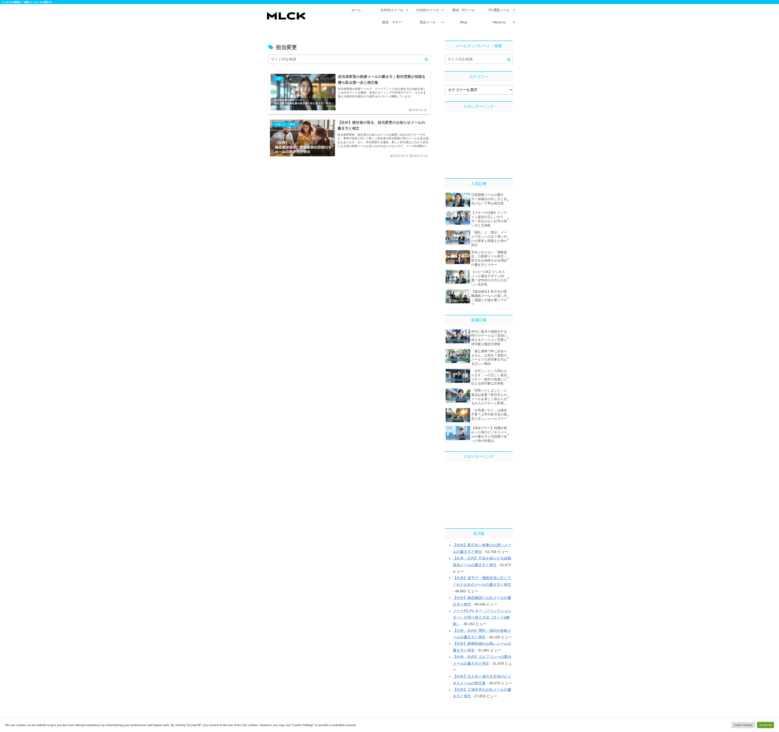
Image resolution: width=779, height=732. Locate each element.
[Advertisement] (479, 143)
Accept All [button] (765, 725)
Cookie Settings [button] (743, 725)
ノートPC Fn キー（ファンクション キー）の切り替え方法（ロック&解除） (482, 617)
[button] (426, 59)
